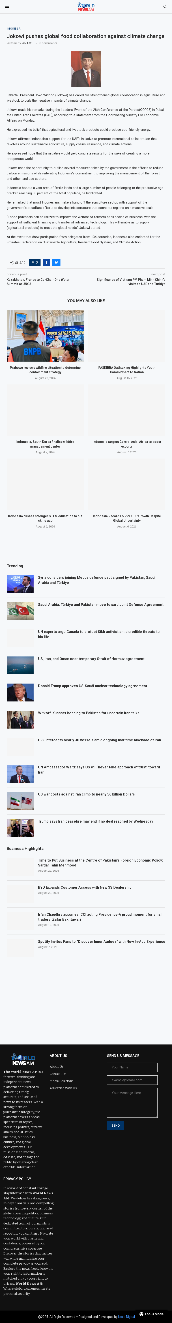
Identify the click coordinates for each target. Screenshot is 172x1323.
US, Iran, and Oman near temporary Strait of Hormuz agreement (91, 659)
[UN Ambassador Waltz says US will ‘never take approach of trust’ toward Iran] (20, 774)
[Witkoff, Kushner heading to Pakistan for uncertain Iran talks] (20, 720)
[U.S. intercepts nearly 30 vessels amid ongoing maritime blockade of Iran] (20, 747)
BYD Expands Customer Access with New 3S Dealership (84, 887)
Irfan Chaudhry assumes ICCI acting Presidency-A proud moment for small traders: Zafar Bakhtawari (100, 917)
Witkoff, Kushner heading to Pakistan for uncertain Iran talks (89, 713)
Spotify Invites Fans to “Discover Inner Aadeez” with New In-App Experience (101, 941)
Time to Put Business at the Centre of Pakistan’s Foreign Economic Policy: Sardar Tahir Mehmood (100, 862)
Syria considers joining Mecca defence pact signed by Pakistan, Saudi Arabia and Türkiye (96, 580)
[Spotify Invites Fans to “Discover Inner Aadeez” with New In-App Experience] (20, 948)
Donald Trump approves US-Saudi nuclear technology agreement (92, 686)
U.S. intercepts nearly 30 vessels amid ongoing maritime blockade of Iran (99, 740)
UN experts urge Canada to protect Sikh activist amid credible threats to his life (99, 634)
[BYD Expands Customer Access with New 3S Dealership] (20, 894)
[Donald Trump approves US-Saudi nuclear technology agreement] (20, 692)
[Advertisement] (86, 997)
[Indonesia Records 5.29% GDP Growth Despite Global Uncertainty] (126, 484)
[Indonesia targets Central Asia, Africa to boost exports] (126, 410)
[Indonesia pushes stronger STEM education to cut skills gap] (45, 484)
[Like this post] (36, 262)
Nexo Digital (126, 1317)
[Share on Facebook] (46, 262)
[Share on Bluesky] (56, 262)
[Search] (165, 7)
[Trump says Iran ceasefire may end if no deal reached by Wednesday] (20, 828)
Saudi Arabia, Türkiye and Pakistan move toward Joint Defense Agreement (100, 605)
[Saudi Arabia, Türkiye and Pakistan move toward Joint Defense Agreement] (20, 611)
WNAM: (27, 43)
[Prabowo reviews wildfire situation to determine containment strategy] (45, 335)
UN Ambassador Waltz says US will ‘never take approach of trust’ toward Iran (99, 769)
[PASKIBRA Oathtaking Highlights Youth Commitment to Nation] (126, 335)
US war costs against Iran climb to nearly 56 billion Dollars (86, 794)
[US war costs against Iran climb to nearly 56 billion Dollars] (20, 801)
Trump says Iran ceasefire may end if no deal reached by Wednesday (95, 821)
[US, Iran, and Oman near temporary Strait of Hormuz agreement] (20, 665)
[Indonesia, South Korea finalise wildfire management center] (45, 410)
